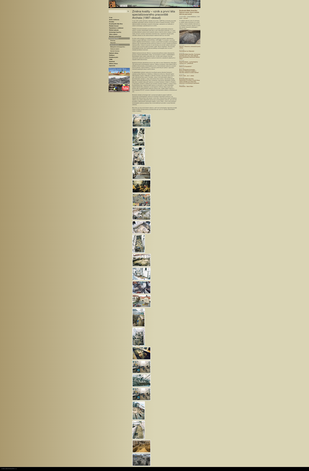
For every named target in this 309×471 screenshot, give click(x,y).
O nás (110, 17)
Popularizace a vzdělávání (116, 28)
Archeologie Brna (114, 38)
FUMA (110, 59)
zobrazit (185, 18)
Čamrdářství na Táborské (186, 51)
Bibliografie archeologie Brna (117, 47)
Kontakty (111, 21)
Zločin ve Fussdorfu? (185, 66)
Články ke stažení (114, 49)
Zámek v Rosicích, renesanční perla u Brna (189, 47)
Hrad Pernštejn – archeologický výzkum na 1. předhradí (188, 62)
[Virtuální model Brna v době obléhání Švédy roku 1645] (119, 72)
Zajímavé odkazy (113, 53)
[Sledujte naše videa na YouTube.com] (119, 88)
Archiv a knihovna (114, 19)
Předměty (112, 40)
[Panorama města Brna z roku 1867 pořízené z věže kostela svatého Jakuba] (119, 80)
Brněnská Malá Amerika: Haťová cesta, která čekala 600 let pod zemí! (189, 12)
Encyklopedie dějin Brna (116, 24)
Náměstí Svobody (114, 51)
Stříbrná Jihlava (113, 63)
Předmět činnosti (113, 26)
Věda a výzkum (113, 34)
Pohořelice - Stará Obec (186, 86)
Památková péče (113, 57)
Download (112, 61)
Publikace (112, 55)
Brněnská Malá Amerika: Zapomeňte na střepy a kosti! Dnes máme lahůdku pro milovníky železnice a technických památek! (189, 81)
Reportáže (113, 42)
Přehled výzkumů (114, 30)
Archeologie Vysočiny (115, 32)
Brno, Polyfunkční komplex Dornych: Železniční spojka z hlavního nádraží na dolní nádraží (189, 71)
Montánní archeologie (115, 36)
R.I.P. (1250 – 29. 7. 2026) (186, 76)
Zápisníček (112, 65)
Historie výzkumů (114, 44)
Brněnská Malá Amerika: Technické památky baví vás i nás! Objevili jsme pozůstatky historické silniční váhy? (189, 56)
